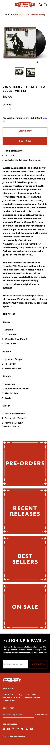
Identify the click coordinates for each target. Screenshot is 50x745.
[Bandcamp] (4, 729)
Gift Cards (31, 694)
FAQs (20, 694)
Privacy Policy (9, 700)
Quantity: (7, 104)
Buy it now (25, 141)
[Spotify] (27, 729)
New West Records (17, 736)
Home (8, 15)
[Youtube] (31, 729)
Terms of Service (32, 697)
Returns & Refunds (11, 697)
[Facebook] (8, 729)
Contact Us (8, 694)
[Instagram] (13, 729)
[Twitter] (22, 729)
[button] (40, 4)
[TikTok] (17, 729)
